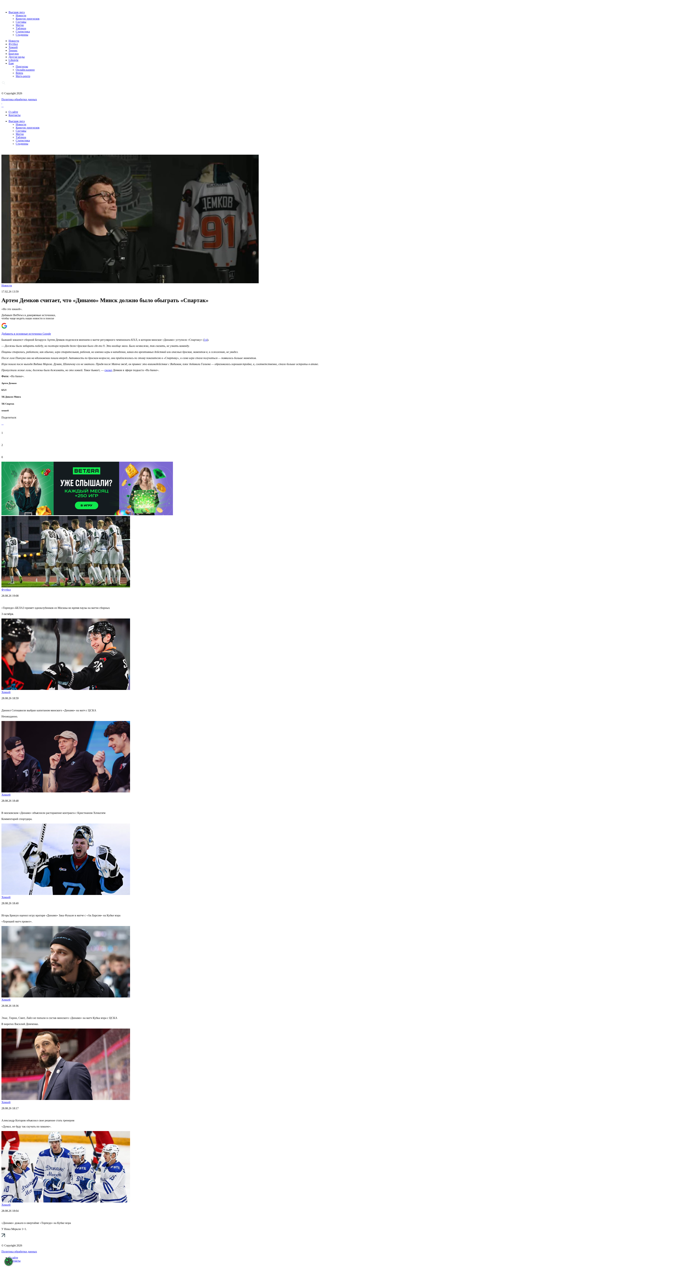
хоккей (5, 410)
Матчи (20, 25)
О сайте (13, 111)
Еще (11, 63)
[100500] (87, 514)
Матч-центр (23, 76)
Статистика (23, 31)
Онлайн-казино (25, 69)
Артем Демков (9, 383)
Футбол (13, 44)
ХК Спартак (7, 403)
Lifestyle (13, 60)
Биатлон (14, 53)
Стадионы (22, 34)
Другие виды (17, 56)
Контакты (15, 115)
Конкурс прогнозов (27, 18)
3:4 (205, 339)
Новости (21, 15)
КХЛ (3, 390)
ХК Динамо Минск (11, 396)
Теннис (13, 50)
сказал (108, 370)
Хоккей (13, 47)
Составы (21, 21)
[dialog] (8, 1261)
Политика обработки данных (19, 99)
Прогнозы (22, 66)
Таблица (21, 28)
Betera (19, 72)
